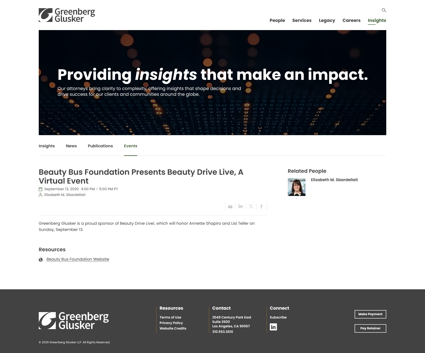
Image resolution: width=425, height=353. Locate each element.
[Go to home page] (67, 15)
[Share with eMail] (230, 207)
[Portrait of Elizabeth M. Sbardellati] (296, 187)
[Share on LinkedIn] (240, 207)
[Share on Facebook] (261, 207)
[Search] (384, 10)
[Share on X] (251, 207)
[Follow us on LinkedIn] (273, 326)
